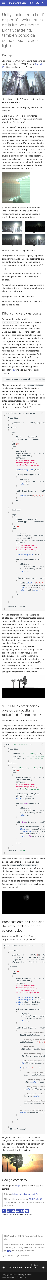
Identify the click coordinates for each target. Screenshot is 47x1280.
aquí (13, 370)
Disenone (28, 1275)
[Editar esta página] (43, 14)
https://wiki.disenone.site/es (25, 1194)
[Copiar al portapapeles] (42, 379)
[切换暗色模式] (31, 2)
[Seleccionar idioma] (37, 2)
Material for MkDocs (18, 1277)
